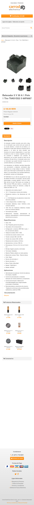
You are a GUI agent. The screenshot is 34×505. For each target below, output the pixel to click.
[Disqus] (17, 381)
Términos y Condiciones (18, 485)
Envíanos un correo (17, 458)
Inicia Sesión (14, 3)
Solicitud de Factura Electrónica (18, 487)
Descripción (7, 136)
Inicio (2, 40)
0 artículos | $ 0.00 (18, 16)
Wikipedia (6, 295)
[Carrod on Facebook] (18, 474)
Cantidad (6, 116)
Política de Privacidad (17, 483)
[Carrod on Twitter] (16, 474)
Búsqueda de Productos (18, 481)
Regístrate (20, 3)
